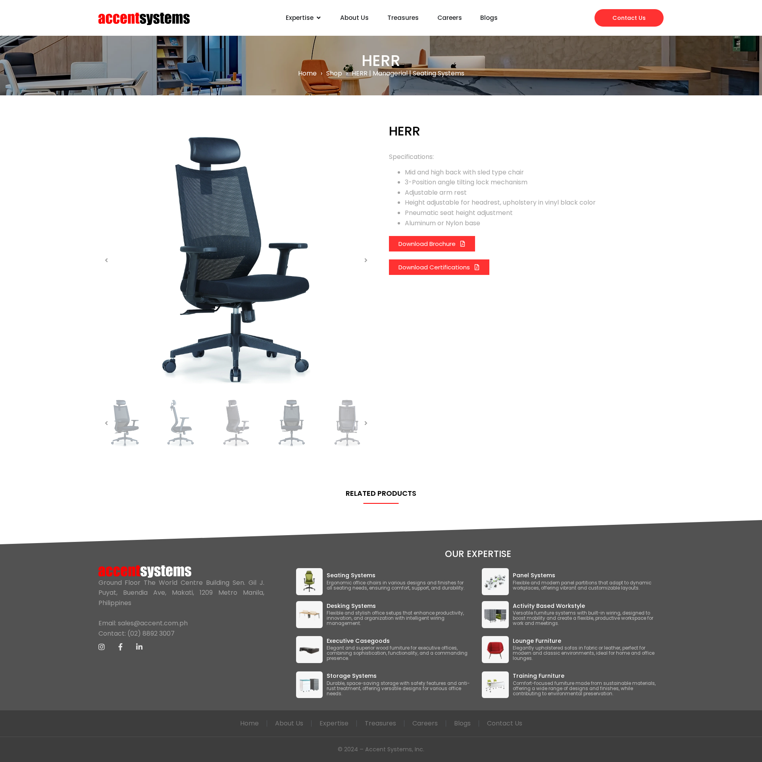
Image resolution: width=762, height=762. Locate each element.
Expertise (333, 723)
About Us (289, 723)
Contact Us (504, 723)
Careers (425, 723)
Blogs (462, 723)
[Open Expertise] (319, 17)
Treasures (380, 723)
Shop (334, 73)
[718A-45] (236, 260)
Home (307, 73)
